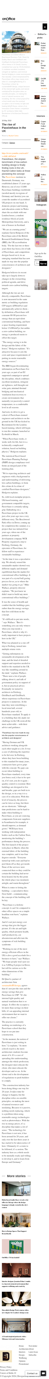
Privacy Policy (6, 1367)
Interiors (22, 1352)
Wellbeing (23, 1358)
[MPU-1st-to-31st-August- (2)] (41, 196)
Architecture (24, 1348)
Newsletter (33, 1345)
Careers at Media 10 (8, 1373)
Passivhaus (11, 177)
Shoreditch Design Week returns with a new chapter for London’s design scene (15, 1311)
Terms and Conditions (8, 1370)
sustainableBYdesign (11, 985)
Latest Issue (33, 1352)
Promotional (24, 1364)
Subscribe (32, 1355)
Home (21, 1345)
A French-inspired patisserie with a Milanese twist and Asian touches (14, 1337)
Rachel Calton (13, 135)
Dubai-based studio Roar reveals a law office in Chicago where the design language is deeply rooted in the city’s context (15, 1203)
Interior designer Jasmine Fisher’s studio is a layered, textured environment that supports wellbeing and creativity (16, 1283)
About (31, 1348)
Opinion (12, 143)
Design (21, 1355)
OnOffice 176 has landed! (10, 1257)
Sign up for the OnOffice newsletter (40, 256)
